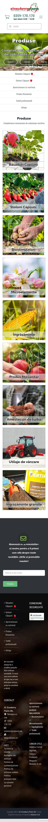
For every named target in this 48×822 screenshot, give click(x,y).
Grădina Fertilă (35, 747)
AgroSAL (33, 750)
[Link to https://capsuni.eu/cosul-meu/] (7, 17)
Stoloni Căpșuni (9, 614)
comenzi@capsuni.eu (13, 731)
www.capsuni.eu (11, 738)
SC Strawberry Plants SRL (28, 812)
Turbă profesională (11, 643)
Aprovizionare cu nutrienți (11, 624)
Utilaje (8, 650)
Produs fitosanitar (10, 633)
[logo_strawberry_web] (25, 3)
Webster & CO (35, 815)
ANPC (6, 745)
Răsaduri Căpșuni (9, 605)
